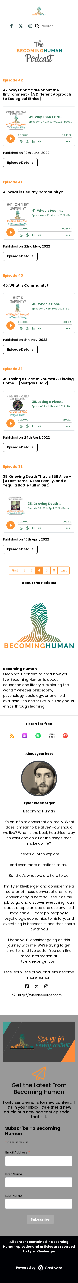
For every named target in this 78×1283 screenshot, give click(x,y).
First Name (13, 1174)
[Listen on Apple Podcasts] (24, 735)
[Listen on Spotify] (38, 735)
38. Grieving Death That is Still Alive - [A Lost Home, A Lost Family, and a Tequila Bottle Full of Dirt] (37, 480)
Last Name (13, 1195)
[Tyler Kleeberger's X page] (39, 986)
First (14, 570)
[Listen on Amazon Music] (51, 735)
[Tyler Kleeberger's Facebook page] (29, 986)
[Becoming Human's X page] (18, 26)
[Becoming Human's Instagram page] (28, 26)
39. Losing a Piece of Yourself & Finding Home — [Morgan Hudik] (38, 381)
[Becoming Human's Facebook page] (11, 26)
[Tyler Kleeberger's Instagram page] (48, 986)
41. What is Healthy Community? (33, 192)
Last (63, 570)
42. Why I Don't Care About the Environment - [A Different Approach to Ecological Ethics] (37, 94)
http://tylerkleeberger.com (39, 995)
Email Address (17, 1152)
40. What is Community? (26, 285)
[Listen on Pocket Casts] (65, 735)
